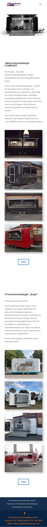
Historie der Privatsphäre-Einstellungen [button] (22, 504)
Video (23, 262)
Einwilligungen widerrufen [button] (22, 507)
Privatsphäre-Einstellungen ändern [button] (22, 500)
